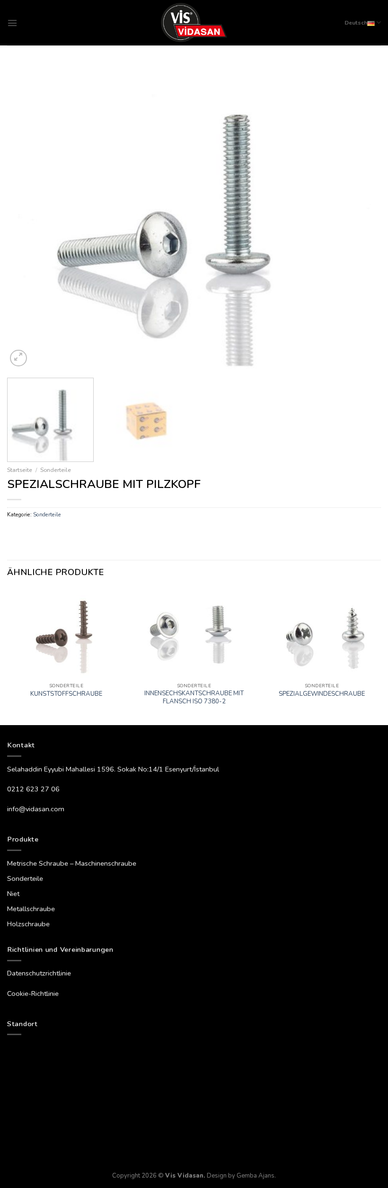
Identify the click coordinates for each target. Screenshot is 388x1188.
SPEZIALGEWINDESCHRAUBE (322, 694)
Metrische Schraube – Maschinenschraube (71, 863)
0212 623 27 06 (33, 789)
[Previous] (26, 216)
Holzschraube (28, 924)
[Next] (361, 216)
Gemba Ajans (255, 1175)
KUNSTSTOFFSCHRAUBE (66, 694)
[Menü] (12, 23)
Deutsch (355, 23)
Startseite (19, 470)
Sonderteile (55, 470)
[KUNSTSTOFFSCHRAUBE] (66, 633)
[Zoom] (18, 358)
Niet (13, 893)
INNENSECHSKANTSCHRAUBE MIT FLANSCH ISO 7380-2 (194, 698)
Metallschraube (31, 908)
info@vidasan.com (35, 809)
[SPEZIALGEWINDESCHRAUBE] (322, 633)
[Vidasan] (194, 22)
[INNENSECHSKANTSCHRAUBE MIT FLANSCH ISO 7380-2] (194, 633)
